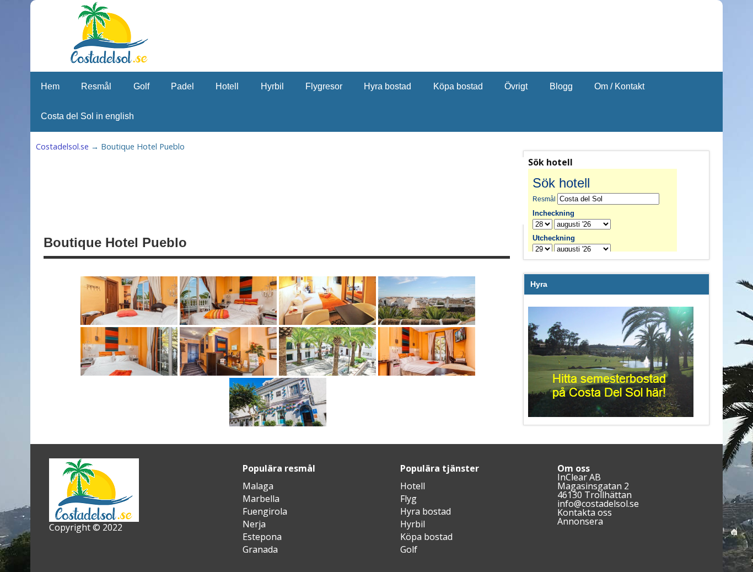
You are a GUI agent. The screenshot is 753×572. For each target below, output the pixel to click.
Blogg (561, 86)
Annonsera (580, 521)
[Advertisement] (315, 191)
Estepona (262, 537)
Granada (260, 549)
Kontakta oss (584, 512)
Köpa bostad (458, 86)
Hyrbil (272, 86)
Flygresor (323, 86)
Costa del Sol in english (87, 116)
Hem (50, 86)
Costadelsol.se (62, 146)
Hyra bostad (387, 86)
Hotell (227, 86)
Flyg (408, 499)
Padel (182, 86)
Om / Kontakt (619, 86)
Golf (141, 86)
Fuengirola (265, 511)
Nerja (254, 524)
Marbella (261, 499)
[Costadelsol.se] (109, 62)
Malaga (258, 486)
